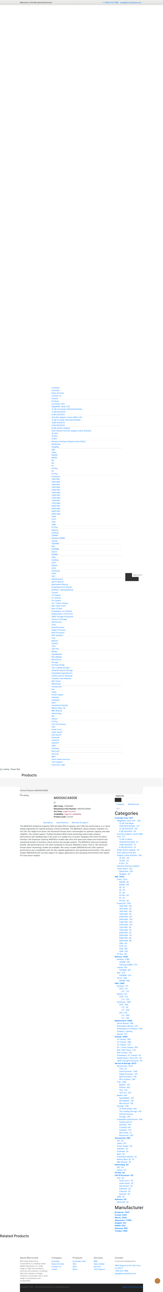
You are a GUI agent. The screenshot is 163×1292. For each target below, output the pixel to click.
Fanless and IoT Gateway (62, 676)
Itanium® (55, 743)
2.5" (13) (125, 999)
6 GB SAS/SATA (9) (127, 831)
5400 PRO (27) (125, 917)
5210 (54, 519)
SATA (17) (123, 989)
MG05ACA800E (41, 790)
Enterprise (56, 476)
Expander (56, 700)
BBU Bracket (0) (124, 1162)
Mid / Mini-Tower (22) (126, 1050)
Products (30, 790)
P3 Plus (55, 468)
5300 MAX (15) (125, 925)
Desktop (55, 533)
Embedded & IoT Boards (62, 587)
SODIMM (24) (125, 975)
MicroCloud (56, 659)
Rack (54, 703)
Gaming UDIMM (58, 538)
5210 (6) (123, 946)
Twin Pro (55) (125, 1093)
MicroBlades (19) (126, 1101)
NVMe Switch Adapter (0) (128, 850)
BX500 (54, 458)
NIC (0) (120, 1167)
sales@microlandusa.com (130, 2)
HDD (54, 557)
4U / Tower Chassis (60, 603)
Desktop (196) (123, 959)
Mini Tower (56, 681)
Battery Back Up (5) (125, 1159)
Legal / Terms (127, 1287)
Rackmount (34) (126, 1135)
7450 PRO (56, 479)
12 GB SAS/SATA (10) (128, 829)
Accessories (57, 687)
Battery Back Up (58, 708)
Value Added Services (61, 759)
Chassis (55, 592)
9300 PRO (56, 506)
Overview (55, 390)
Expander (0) (123, 1151)
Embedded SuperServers (62, 673)
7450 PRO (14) (125, 906)
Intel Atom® (56, 735)
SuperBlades (57, 654)
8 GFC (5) (123, 863)
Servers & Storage (59, 619)
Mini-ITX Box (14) (124, 1053)
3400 (54, 516)
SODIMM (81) (125, 970)
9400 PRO (56, 511)
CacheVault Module (60, 705)
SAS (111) (123, 1013)
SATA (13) (123, 997)
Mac (53, 546)
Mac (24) (121, 973)
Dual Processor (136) (128, 1071)
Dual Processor (58, 627)
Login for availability (72, 814)
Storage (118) (123, 1106)
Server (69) (122, 978)
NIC (53, 716)
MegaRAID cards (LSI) (61, 406)
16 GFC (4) (124, 861)
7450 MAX (56, 482)
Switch (54, 719)
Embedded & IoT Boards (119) (129, 1029)
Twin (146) (121, 1082)
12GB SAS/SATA (58, 422)
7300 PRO (56, 500)
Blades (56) (122, 1095)
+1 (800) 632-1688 (111, 2)
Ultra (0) (123, 1069)
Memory (55, 530)
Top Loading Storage (60, 668)
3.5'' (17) (125, 991)
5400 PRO (56, 490)
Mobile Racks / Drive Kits (62, 614)
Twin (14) (123, 1090)
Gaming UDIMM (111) (128, 965)
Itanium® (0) (124, 1194)
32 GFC (55, 433)
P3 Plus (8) (124, 895)
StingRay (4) (124, 874)
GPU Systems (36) (127, 1079)
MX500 (55, 455)
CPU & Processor (59, 724)
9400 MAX (56, 514)
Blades (54, 651)
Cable (54, 692)
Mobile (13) (122, 994)
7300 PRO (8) (125, 927)
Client (54, 452)
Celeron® (55, 740)
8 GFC (54, 439)
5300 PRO (56, 495)
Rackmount (56, 684)
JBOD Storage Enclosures (62, 616)
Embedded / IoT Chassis (62, 611)
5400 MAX (56, 492)
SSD (53, 450)
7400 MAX (56, 487)
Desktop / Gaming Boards (62, 590)
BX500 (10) (124, 885)
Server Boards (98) (125, 1023)
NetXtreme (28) (126, 871)
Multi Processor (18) (128, 1077)
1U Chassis (56, 595)
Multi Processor (58, 632)
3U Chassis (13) (124, 1045)
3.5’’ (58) (125, 1010)
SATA (54, 562)
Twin (53, 638)
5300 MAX (56, 498)
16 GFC (55, 436)
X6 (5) (122, 887)
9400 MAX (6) (125, 941)
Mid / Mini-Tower (59, 606)
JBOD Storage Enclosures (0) (129, 1061)
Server (54, 552)
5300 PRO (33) (125, 922)
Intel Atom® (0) (126, 1186)
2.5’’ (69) (125, 1015)
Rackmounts (57, 622)
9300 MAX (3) (125, 935)
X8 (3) (122, 890)
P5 (53, 471)
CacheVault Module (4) (127, 1157)
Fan (53, 689)
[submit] (135, 579)
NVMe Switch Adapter (61, 428)
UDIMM (55, 535)
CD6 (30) (123, 949)
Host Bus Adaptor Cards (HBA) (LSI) (67, 417)
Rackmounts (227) (125, 1066)
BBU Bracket (57, 711)
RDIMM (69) (124, 981)
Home (22, 790)
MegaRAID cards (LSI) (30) (129, 821)
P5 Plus (55, 474)
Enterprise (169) (124, 1002)
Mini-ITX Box (57, 608)
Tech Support (57, 762)
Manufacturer (133, 804)
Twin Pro (55, 649)
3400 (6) (123, 943)
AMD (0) (121, 1197)
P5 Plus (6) (124, 901)
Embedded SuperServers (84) (129, 1119)
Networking (56, 713)
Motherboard (57, 579)
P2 (53, 466)
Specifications (62, 822)
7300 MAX (56, 503)
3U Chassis (56, 600)
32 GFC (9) (124, 858)
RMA (53, 757)
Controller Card (58, 404)
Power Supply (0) (124, 1146)
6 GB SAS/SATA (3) (127, 847)
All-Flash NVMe (58, 665)
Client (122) (122, 879)
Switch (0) (121, 1170)
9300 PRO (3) (125, 933)
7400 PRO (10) (125, 911)
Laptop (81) (122, 967)
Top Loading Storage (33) (130, 1111)
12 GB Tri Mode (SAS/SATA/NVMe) (66, 420)
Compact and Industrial (61, 678)
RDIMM (55, 554)
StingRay (55, 447)
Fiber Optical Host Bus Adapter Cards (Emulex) (71, 431)
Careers (55, 398)
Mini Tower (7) (125, 1133)
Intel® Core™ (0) (126, 1181)
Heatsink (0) (122, 1149)
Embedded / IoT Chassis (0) (129, 1055)
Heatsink (55, 697)
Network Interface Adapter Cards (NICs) (69, 441)
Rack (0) (121, 1154)
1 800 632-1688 (121, 1271)
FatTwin (55, 643)
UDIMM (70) (124, 962)
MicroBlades (57, 657)
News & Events (58, 393)
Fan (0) (120, 1141)
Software (55, 748)
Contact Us (56, 396)
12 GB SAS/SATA (59, 412)
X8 (53, 463)
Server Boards (57, 582)
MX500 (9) (124, 882)
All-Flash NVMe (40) (128, 1109)
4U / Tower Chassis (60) (127, 1047)
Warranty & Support (80, 822)
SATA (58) (123, 1005)
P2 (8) (122, 893)
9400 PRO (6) (125, 938)
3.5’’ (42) (125, 1018)
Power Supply (57, 695)
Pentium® (56, 737)
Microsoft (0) (123, 1202)
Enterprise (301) (124, 903)
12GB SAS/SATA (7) (127, 845)
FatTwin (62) (124, 1087)
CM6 (54, 524)
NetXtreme (56, 444)
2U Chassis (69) (124, 1042)
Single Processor (59, 630)
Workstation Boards (60, 584)
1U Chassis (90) (124, 1039)
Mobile (54, 565)
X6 (53, 460)
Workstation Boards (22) (127, 1026)
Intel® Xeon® (57, 732)
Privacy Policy (138, 1287)
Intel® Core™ (57, 729)
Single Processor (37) (128, 1074)
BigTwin (55, 641)
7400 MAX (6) (125, 914)
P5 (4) (122, 898)
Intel (53, 727)
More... (75, 1269)
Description (48, 822)
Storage (55, 662)
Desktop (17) (122, 986)
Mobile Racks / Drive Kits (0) (129, 1058)
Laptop (55, 541)
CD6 (53, 522)
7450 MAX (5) (125, 909)
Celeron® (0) (125, 1191)
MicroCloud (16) (126, 1103)
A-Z (118, 809)
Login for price (69, 811)
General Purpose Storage (62, 670)
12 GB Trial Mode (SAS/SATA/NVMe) (67, 409)
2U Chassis (56, 598)
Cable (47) (121, 1143)
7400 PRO (56, 484)
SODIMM (55, 543)
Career (54, 1269)
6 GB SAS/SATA (58, 414)
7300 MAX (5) (125, 930)
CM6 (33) (123, 951)
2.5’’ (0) (124, 1007)
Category (120, 804)
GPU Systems (57, 635)
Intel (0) (120, 1178)
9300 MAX (56, 508)
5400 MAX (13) (125, 919)
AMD (54, 746)
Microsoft (56, 751)
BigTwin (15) (124, 1085)
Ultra (54, 624)
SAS (53, 576)
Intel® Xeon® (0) (126, 1183)
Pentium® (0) (125, 1189)
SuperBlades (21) (126, 1098)
